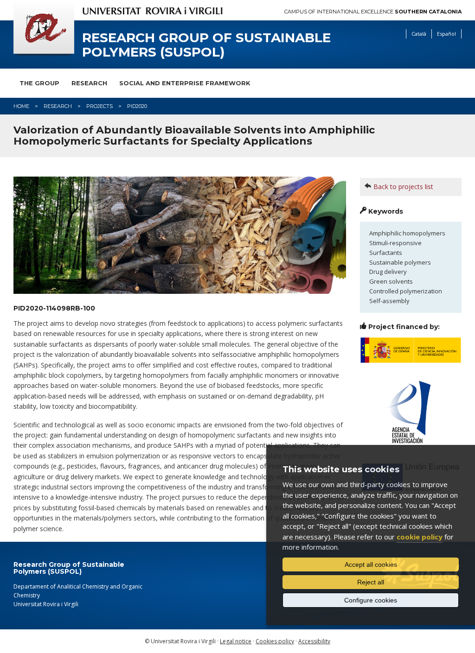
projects (99, 106)
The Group (39, 83)
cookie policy (420, 536)
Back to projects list (403, 186)
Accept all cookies (371, 564)
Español (446, 33)
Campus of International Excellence (373, 11)
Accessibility (314, 641)
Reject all (370, 582)
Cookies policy (275, 641)
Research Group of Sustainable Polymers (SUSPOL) (206, 45)
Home (21, 106)
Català (418, 33)
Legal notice (235, 641)
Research (89, 83)
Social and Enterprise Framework (184, 83)
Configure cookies (370, 600)
